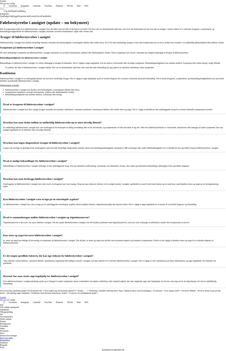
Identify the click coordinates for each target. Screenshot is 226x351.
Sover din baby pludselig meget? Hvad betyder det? (21, 291)
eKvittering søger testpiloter (18, 293)
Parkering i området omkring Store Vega (106, 291)
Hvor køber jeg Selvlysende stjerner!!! (60, 291)
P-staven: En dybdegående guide (83, 293)
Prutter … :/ (82, 291)
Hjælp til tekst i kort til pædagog (137, 291)
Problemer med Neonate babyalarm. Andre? (49, 293)
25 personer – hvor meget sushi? (166, 291)
